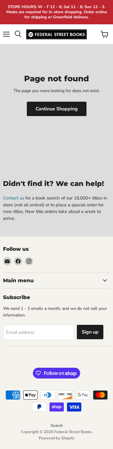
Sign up (90, 332)
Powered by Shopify (56, 438)
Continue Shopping (57, 109)
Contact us (13, 198)
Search (57, 425)
